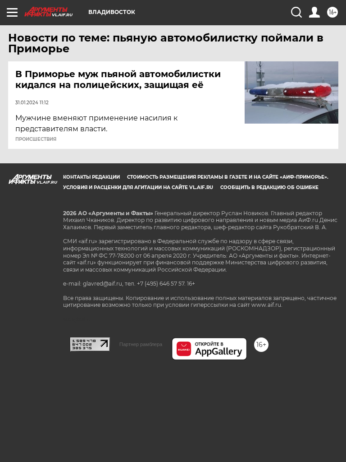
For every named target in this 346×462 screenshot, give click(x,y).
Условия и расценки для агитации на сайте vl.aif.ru (138, 187)
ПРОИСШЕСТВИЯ (35, 139)
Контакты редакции (91, 177)
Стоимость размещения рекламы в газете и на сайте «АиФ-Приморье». (227, 177)
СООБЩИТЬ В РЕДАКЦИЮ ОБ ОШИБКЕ (269, 187)
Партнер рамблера (140, 344)
